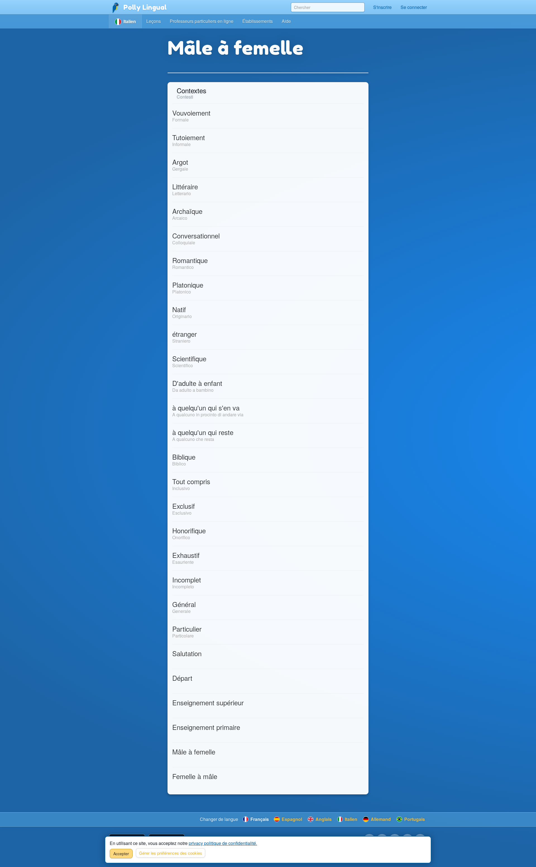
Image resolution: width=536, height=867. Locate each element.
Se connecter (414, 7)
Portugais (414, 819)
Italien (350, 819)
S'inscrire (382, 7)
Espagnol (291, 819)
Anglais (323, 819)
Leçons (153, 21)
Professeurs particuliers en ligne (201, 21)
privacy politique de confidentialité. (223, 843)
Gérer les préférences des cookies (170, 853)
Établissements (257, 21)
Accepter (121, 853)
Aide (286, 21)
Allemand (380, 819)
